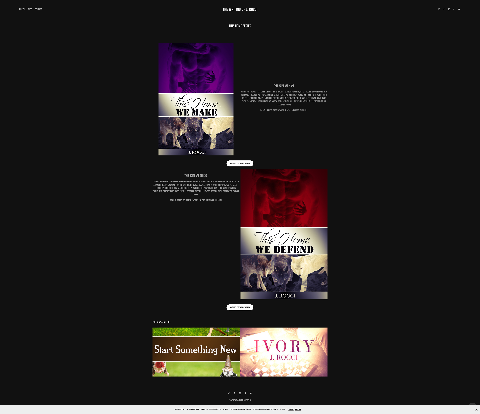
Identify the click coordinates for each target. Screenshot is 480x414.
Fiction (22, 9)
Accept (291, 409)
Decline (298, 409)
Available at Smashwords (240, 163)
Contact (38, 9)
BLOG (30, 9)
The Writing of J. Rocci (240, 9)
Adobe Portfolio (244, 400)
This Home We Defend (195, 175)
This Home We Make (284, 85)
